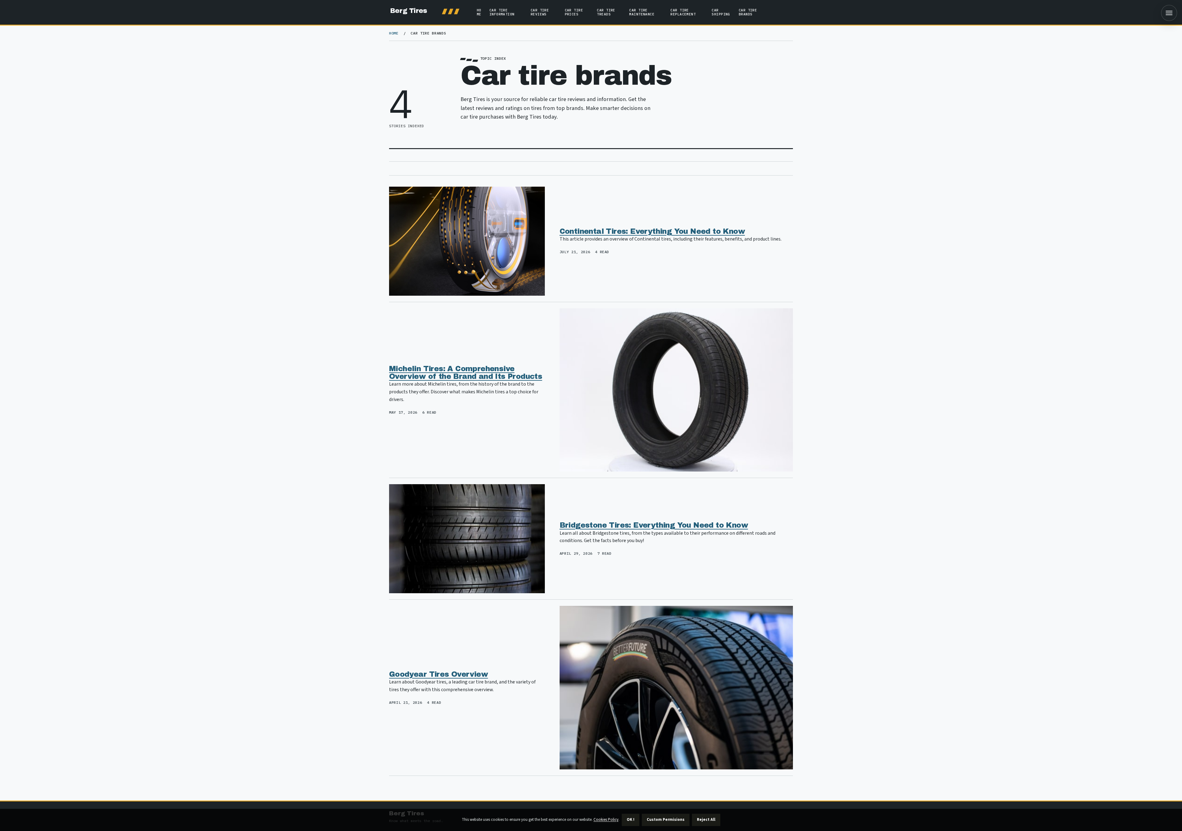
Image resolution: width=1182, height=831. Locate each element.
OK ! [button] (630, 819)
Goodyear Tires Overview (438, 674)
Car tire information (502, 12)
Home (479, 12)
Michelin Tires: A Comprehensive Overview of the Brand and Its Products (465, 372)
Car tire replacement (683, 12)
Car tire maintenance (641, 12)
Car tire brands (748, 12)
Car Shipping (721, 12)
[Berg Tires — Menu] (1169, 13)
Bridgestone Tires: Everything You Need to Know (654, 525)
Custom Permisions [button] (666, 819)
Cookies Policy (605, 819)
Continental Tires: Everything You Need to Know (652, 231)
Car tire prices (574, 12)
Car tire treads (606, 12)
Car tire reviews (540, 12)
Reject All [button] (706, 819)
